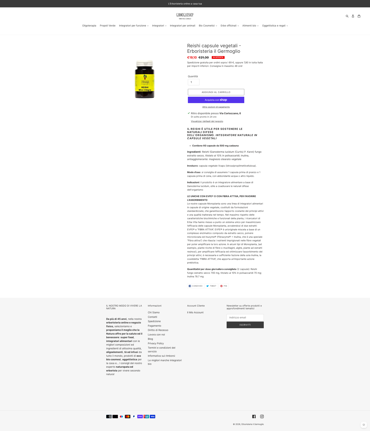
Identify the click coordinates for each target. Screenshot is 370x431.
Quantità (193, 76)
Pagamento (154, 325)
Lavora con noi (156, 334)
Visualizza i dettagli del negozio (207, 121)
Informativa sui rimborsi (161, 355)
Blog (150, 338)
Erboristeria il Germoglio (253, 424)
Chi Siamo (154, 312)
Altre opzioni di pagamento (216, 107)
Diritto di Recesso (158, 330)
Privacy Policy (156, 343)
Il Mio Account (195, 312)
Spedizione (154, 321)
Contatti (152, 316)
